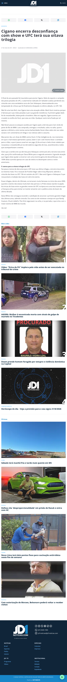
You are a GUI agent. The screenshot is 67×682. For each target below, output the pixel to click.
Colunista (37, 646)
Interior (6, 654)
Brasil (6, 646)
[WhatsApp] (51, 626)
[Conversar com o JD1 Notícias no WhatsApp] (62, 677)
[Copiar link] (58, 20)
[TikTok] (48, 626)
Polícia (6, 651)
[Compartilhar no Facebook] (25, 20)
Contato (36, 667)
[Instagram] (39, 626)
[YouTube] (45, 626)
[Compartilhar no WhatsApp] (8, 20)
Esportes (7, 649)
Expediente (37, 669)
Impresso (37, 649)
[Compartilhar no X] (41, 20)
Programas (7, 661)
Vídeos (6, 664)
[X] (42, 626)
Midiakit (36, 664)
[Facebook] (36, 626)
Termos (36, 661)
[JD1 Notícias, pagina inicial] (33, 3)
